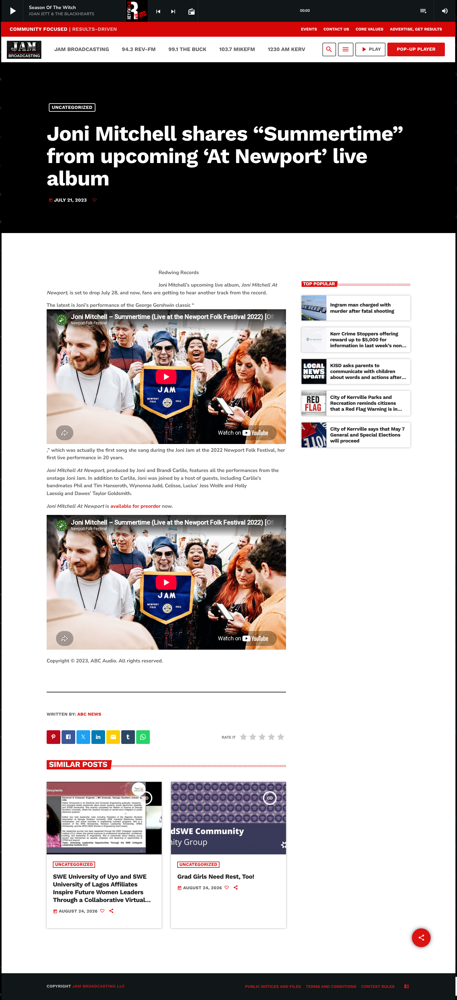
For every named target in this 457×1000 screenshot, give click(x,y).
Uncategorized (72, 107)
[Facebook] (406, 986)
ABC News (89, 714)
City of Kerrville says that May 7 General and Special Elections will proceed (367, 435)
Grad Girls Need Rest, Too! (215, 876)
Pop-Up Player (416, 49)
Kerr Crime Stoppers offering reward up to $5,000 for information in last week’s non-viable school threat (367, 343)
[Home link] (24, 49)
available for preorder (135, 506)
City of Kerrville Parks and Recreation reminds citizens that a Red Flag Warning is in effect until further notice (363, 406)
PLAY (370, 49)
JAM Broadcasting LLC (98, 986)
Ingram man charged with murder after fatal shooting (362, 308)
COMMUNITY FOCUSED (63, 29)
